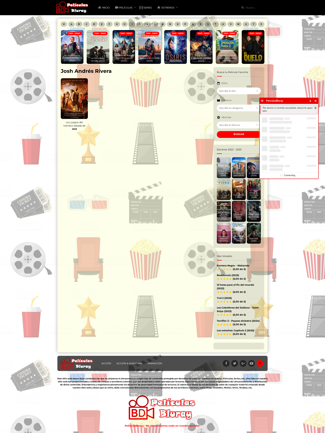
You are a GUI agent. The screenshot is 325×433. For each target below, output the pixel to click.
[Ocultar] (316, 101)
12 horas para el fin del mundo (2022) (235, 286)
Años (225, 83)
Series (147, 7)
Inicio (106, 7)
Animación (155, 363)
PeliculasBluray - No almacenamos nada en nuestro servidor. (162, 425)
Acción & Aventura (129, 363)
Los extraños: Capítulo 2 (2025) (235, 330)
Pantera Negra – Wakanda (233, 265)
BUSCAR (239, 134)
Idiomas (226, 117)
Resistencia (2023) (228, 275)
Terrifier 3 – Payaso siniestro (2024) (238, 320)
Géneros (226, 100)
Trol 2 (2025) (224, 298)
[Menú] (262, 101)
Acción (106, 363)
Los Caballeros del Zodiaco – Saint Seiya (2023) (238, 309)
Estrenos (167, 7)
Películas (126, 7)
